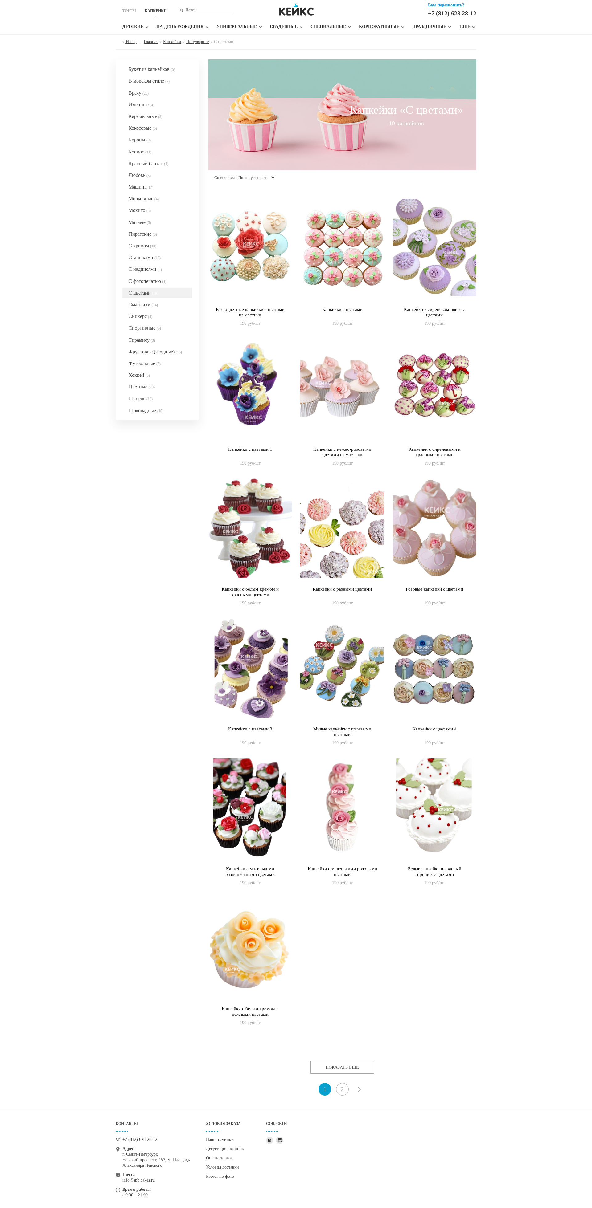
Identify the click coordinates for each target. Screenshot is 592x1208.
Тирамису (142, 340)
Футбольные (145, 363)
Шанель (141, 398)
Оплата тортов (219, 1158)
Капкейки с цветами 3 (250, 728)
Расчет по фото (220, 1176)
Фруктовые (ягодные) (155, 351)
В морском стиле (149, 80)
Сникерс (140, 316)
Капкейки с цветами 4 (435, 728)
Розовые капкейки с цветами (434, 589)
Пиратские (143, 234)
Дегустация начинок (225, 1148)
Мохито (140, 210)
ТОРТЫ (129, 11)
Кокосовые (143, 128)
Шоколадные (146, 410)
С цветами (143, 292)
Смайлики (143, 304)
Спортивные (145, 328)
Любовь (140, 175)
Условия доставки (222, 1167)
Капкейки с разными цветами (342, 589)
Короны (140, 139)
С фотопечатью (147, 281)
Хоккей (139, 375)
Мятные (140, 222)
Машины (141, 186)
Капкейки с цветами (342, 309)
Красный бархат (148, 163)
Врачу (139, 93)
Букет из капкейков (152, 69)
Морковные (144, 198)
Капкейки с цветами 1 (250, 449)
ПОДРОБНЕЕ (250, 317)
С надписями (145, 269)
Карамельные (145, 116)
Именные (141, 104)
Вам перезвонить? (446, 5)
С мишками (145, 257)
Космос (140, 151)
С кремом (142, 245)
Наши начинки (220, 1139)
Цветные (142, 386)
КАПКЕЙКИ (155, 11)
